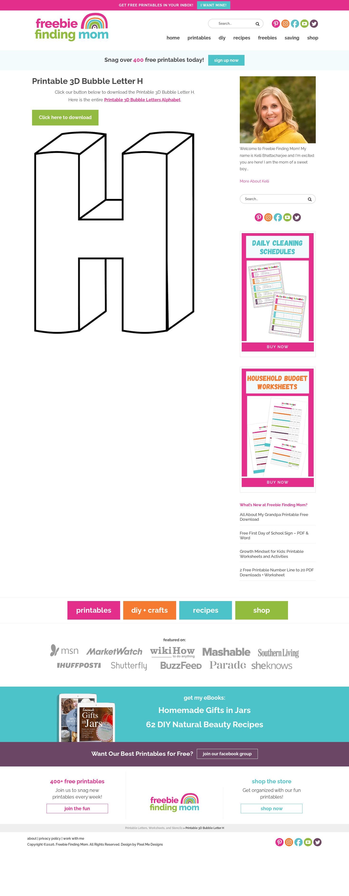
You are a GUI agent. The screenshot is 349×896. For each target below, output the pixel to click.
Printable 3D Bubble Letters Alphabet (142, 99)
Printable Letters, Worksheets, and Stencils (154, 828)
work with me (73, 838)
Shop (261, 610)
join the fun (77, 808)
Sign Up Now (226, 60)
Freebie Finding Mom (71, 27)
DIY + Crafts (149, 610)
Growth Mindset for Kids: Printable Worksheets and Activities (272, 554)
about (32, 838)
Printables (93, 610)
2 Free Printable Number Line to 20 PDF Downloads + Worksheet (277, 572)
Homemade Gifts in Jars (204, 710)
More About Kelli (254, 181)
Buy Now (278, 347)
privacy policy (50, 838)
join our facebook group (227, 753)
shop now (272, 808)
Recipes (205, 610)
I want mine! (214, 5)
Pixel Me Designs (150, 844)
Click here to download (65, 117)
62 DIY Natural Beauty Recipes (204, 724)
